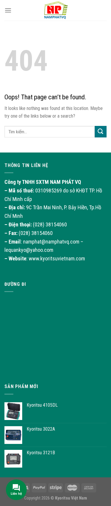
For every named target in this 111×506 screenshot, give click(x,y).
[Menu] (8, 10)
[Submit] (101, 131)
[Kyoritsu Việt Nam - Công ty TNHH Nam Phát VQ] (55, 10)
